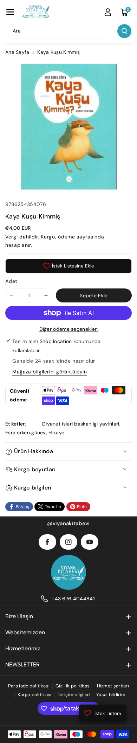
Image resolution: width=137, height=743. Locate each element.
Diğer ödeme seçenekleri (68, 329)
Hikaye (56, 432)
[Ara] (124, 31)
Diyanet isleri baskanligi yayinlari (80, 424)
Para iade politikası (29, 686)
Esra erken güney (25, 432)
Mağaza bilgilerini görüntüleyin (49, 372)
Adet (11, 281)
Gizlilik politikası (73, 686)
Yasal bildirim (110, 695)
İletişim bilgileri (74, 695)
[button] (10, 11)
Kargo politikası (35, 695)
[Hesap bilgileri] (108, 12)
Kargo (48, 237)
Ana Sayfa (17, 52)
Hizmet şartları (113, 686)
